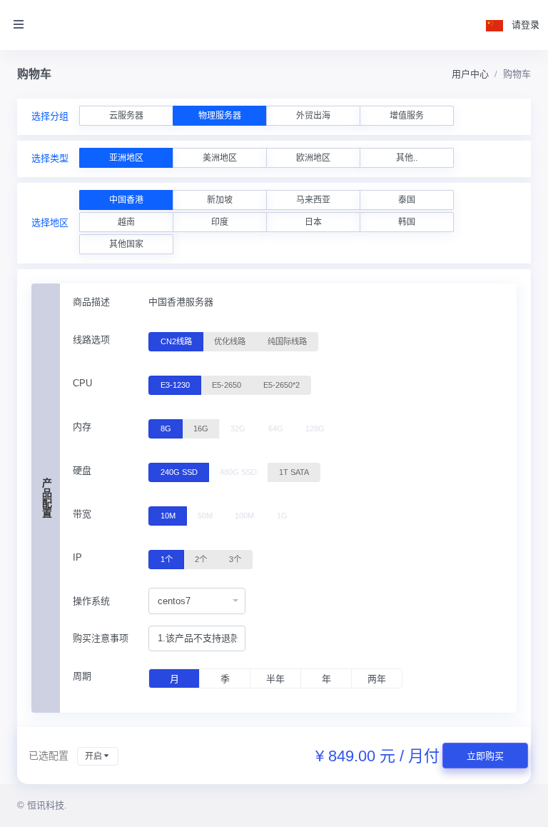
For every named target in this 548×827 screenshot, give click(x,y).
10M (168, 515)
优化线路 (229, 341)
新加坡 (220, 200)
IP (77, 557)
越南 (126, 222)
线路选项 (91, 339)
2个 (201, 559)
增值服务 (407, 116)
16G (200, 428)
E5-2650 (226, 385)
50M (205, 515)
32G (237, 428)
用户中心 (470, 74)
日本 (313, 222)
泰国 (406, 200)
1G (282, 515)
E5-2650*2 (281, 385)
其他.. (406, 158)
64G (275, 428)
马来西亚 (313, 200)
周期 (82, 676)
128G (315, 428)
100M (244, 515)
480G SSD (238, 472)
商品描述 (91, 301)
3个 (235, 559)
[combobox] (196, 601)
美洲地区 (220, 158)
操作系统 (91, 601)
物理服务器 (219, 116)
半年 (275, 678)
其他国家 (126, 244)
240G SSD (179, 472)
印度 (219, 222)
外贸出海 (313, 116)
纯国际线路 (287, 341)
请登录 (525, 24)
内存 (82, 426)
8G (166, 428)
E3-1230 (175, 385)
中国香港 (126, 200)
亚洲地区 (126, 158)
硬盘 (82, 470)
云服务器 (126, 116)
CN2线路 (176, 341)
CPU (82, 383)
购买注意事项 (100, 638)
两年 (376, 678)
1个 (167, 559)
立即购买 (485, 756)
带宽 (82, 513)
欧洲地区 (313, 158)
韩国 (406, 222)
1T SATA (294, 472)
